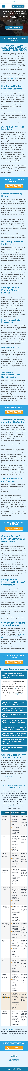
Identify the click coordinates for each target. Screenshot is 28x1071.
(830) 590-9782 (12, 78)
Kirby (19, 636)
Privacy (13, 1060)
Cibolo (13, 690)
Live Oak (15, 636)
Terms (10, 1060)
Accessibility (17, 1060)
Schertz (22, 634)
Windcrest (4, 637)
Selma (16, 688)
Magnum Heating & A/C (15, 1059)
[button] (3, 6)
